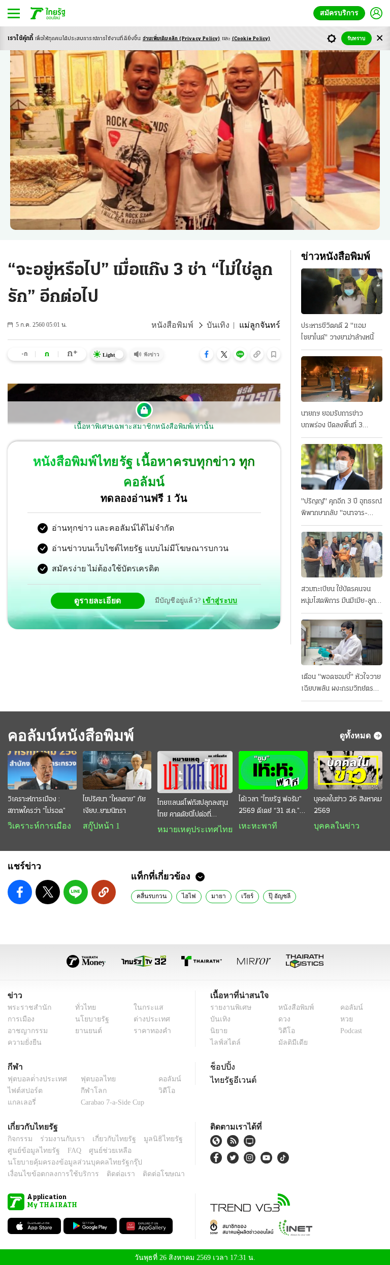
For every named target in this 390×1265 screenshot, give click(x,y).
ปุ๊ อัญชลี (272, 894)
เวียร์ (241, 894)
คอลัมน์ (346, 1005)
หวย (342, 1017)
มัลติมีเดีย (289, 1040)
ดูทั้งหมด (356, 735)
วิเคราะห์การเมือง (35, 827)
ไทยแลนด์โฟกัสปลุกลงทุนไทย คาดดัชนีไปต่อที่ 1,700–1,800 (195, 807)
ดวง (282, 1017)
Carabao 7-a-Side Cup (110, 1100)
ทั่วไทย (83, 1005)
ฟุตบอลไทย (90, 1077)
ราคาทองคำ (149, 1029)
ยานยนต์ (86, 1029)
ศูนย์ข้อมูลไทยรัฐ (31, 1149)
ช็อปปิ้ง (221, 1065)
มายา (212, 894)
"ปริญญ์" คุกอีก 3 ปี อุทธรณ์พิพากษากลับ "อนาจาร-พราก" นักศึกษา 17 (341, 508)
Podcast (349, 1029)
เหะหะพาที (252, 827)
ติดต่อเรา (107, 1172)
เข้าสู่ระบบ (218, 580)
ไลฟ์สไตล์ (223, 1040)
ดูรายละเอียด (101, 580)
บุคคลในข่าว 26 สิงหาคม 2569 (346, 806)
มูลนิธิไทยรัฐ (152, 1137)
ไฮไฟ (185, 894)
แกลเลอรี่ (21, 1100)
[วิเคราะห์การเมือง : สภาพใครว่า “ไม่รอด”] (43, 771)
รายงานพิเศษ (229, 1005)
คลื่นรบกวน (151, 894)
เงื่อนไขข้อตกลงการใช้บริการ (47, 1172)
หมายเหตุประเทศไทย (192, 827)
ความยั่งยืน (23, 1040)
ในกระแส (144, 1005)
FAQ (67, 1149)
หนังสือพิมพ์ (182, 325)
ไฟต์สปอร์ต (23, 1088)
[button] (206, 354)
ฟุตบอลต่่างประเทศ (34, 1077)
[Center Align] (379, 38)
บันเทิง (224, 325)
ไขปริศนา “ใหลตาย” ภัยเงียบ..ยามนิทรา (115, 806)
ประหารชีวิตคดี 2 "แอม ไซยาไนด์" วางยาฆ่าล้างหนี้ (337, 331)
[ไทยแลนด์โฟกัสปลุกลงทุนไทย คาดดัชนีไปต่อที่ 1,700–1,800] (195, 771)
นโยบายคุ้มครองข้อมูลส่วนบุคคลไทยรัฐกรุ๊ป (67, 1161)
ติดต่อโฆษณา (147, 1172)
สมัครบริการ (341, 13)
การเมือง (20, 1017)
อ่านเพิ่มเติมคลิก (181, 39)
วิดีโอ (283, 1029)
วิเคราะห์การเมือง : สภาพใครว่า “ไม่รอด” (37, 806)
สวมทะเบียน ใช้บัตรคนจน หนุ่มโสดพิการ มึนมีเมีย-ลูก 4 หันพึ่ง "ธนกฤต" (341, 596)
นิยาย (218, 1029)
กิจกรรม (19, 1137)
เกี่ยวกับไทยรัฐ (106, 1137)
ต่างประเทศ (148, 1017)
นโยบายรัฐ (89, 1017)
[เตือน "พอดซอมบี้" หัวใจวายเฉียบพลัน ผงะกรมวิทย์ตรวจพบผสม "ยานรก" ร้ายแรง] (341, 642)
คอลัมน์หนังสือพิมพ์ (67, 735)
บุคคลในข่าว (331, 827)
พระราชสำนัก (26, 1005)
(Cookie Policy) (251, 39)
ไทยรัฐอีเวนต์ (230, 1078)
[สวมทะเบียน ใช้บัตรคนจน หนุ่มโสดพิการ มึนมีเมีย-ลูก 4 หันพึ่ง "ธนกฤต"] (341, 554)
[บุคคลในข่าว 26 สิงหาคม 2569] (347, 771)
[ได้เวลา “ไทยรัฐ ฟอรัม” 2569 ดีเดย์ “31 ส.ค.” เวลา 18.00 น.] (271, 771)
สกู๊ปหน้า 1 (100, 827)
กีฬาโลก (85, 1088)
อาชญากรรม (26, 1029)
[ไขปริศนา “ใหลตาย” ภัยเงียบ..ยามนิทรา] (119, 771)
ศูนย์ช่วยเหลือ (100, 1149)
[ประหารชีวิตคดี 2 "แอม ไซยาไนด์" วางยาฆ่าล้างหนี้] (341, 291)
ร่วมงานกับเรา (59, 1137)
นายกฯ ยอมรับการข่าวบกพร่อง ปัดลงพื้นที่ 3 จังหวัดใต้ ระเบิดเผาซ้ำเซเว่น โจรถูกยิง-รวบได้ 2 (340, 420)
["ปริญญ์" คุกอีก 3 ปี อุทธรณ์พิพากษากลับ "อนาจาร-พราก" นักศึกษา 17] (341, 467)
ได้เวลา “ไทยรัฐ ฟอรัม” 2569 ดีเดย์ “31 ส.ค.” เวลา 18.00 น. (267, 807)
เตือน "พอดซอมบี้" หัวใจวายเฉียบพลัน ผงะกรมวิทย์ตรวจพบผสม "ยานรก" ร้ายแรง (341, 684)
